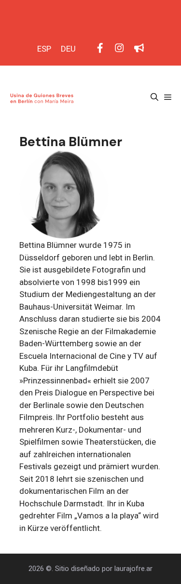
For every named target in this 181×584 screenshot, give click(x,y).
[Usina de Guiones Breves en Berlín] (43, 97)
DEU (68, 49)
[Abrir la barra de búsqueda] (154, 97)
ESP (44, 49)
